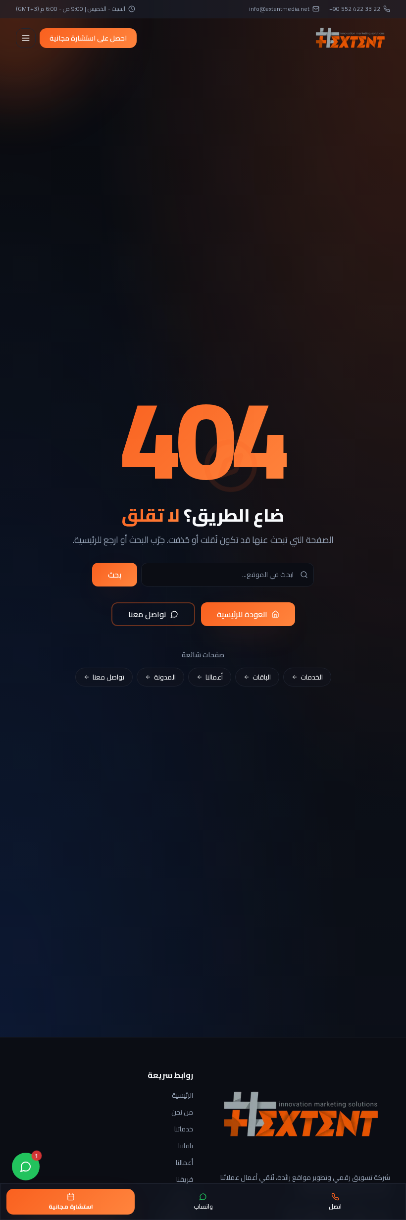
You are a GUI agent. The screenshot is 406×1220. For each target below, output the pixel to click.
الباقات (262, 677)
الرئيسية (182, 1095)
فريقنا (184, 1179)
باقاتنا (185, 1145)
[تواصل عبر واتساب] (26, 1166)
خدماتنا (183, 1128)
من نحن (182, 1112)
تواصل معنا (147, 614)
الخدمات (312, 677)
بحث (114, 574)
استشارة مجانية (71, 1206)
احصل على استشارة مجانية (88, 38)
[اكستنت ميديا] (350, 38)
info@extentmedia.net (279, 9)
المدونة (165, 677)
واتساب (203, 1206)
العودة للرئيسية (242, 614)
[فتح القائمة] (26, 38)
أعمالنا (214, 677)
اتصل (335, 1206)
